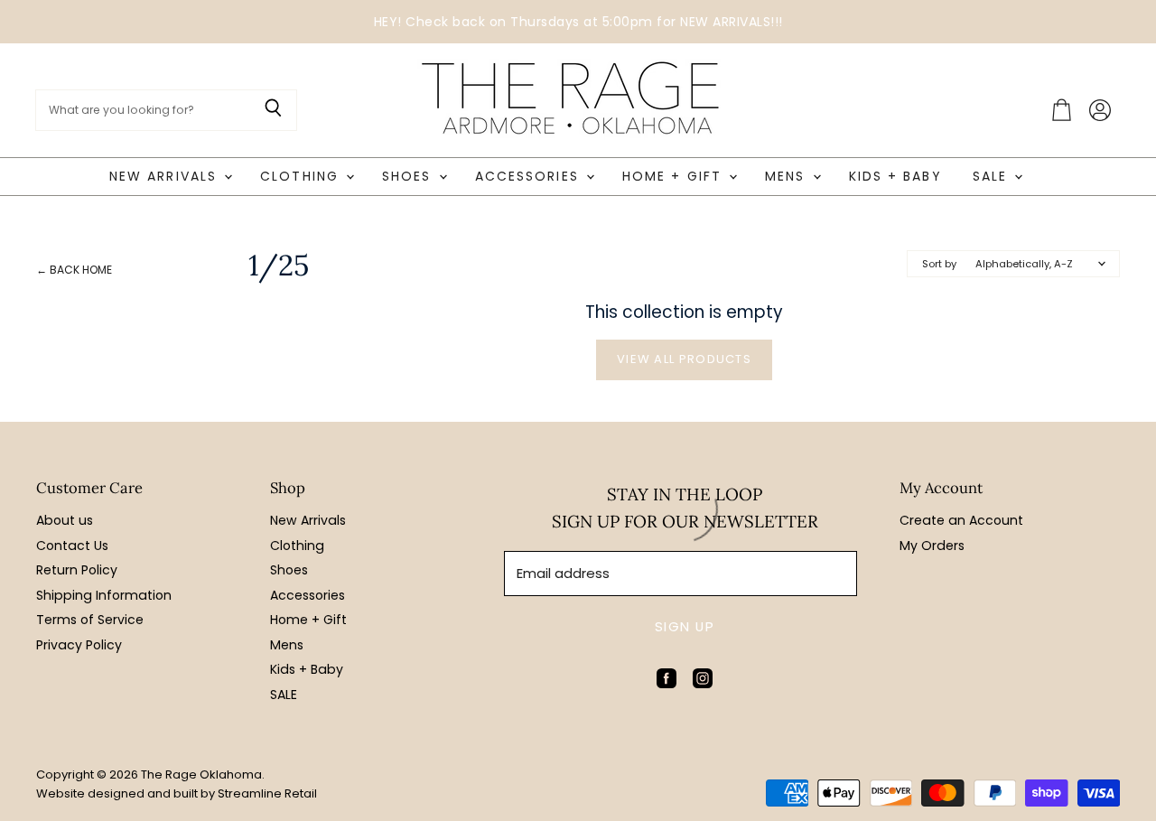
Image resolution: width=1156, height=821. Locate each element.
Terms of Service (90, 620)
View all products (684, 359)
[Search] (273, 110)
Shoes (409, 176)
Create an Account (961, 520)
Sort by (939, 264)
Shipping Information (104, 595)
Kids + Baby (895, 176)
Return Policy (76, 570)
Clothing (302, 176)
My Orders (932, 545)
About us (64, 520)
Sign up (684, 626)
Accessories (529, 176)
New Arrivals (165, 176)
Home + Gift (674, 176)
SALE (993, 176)
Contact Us (72, 545)
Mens (788, 176)
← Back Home (74, 270)
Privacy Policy (79, 645)
